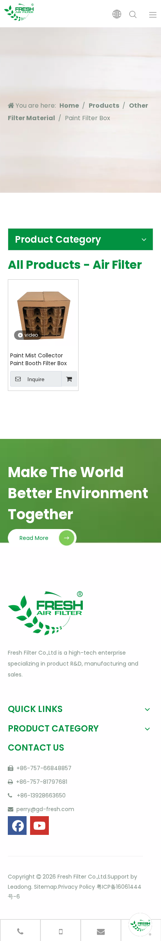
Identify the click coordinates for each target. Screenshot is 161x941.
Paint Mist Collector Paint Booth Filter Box (38, 359)
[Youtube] (39, 825)
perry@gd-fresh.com (44, 809)
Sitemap (44, 887)
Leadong (19, 887)
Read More (34, 538)
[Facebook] (17, 825)
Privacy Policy (76, 887)
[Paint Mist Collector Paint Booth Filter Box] (43, 313)
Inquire (36, 379)
